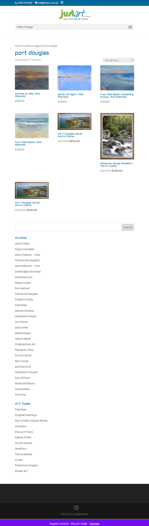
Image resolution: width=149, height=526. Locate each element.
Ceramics (20, 426)
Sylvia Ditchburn (25, 383)
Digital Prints (23, 437)
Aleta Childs (22, 243)
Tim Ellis (20, 394)
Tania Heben (22, 389)
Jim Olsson (21, 321)
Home (18, 45)
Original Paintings (26, 415)
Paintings (21, 409)
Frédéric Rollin (24, 299)
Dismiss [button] (94, 523)
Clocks (19, 460)
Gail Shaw (21, 305)
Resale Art (21, 471)
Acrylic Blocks (23, 443)
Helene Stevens (24, 310)
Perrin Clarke (23, 355)
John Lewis (21, 327)
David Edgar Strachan (28, 271)
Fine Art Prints (24, 432)
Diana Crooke (23, 282)
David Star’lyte (24, 277)
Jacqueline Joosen (25, 316)
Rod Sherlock (23, 366)
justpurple (81, 514)
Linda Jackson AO (25, 344)
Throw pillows (23, 454)
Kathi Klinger (23, 333)
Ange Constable (24, 249)
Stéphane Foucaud (26, 372)
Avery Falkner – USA (27, 254)
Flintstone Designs (26, 294)
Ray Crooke (22, 361)
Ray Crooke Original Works (31, 420)
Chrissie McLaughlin (27, 260)
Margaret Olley (24, 349)
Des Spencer (22, 288)
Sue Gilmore (22, 377)
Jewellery (21, 448)
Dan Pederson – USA (27, 266)
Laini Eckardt (23, 338)
